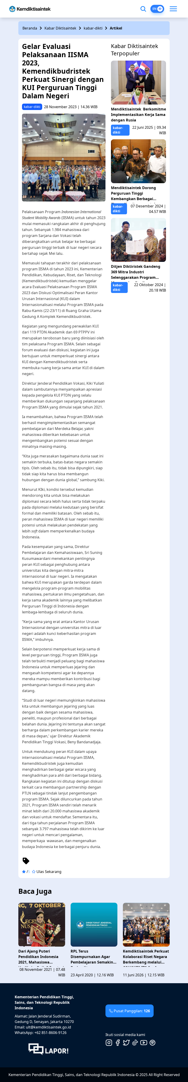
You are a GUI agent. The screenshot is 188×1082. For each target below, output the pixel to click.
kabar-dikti (93, 28)
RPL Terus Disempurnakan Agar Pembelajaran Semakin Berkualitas (92, 958)
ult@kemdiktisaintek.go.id (48, 1027)
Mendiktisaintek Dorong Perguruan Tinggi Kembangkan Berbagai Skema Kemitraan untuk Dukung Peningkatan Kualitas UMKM (133, 194)
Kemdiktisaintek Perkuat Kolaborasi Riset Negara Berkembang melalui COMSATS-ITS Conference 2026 (146, 958)
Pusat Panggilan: (132, 1010)
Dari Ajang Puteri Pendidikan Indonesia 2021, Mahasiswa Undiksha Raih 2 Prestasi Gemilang (41, 958)
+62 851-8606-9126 (50, 1032)
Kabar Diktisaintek (60, 28)
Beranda (29, 28)
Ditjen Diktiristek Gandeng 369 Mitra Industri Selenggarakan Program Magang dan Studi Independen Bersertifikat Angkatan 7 (135, 273)
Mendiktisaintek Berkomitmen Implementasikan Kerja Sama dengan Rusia (138, 115)
